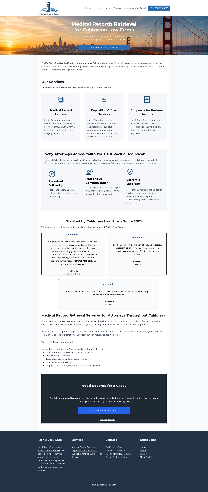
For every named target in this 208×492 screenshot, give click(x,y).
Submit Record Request (104, 47)
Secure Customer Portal (135, 8)
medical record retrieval (49, 450)
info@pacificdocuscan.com (118, 453)
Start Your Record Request (104, 410)
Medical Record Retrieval (83, 447)
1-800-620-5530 (107, 419)
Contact (117, 8)
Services (75, 457)
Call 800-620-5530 (159, 8)
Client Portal (146, 457)
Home (88, 8)
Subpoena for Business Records (87, 453)
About (108, 8)
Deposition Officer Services (84, 450)
